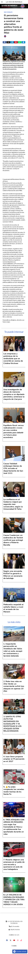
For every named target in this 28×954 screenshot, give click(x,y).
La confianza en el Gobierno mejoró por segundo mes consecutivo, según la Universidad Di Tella (13, 504)
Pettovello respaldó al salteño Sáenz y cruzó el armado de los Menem (13, 608)
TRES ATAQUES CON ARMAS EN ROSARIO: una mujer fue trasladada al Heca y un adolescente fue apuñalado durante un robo (13, 826)
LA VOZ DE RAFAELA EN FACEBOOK (14, 922)
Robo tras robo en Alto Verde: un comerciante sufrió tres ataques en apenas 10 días (13, 686)
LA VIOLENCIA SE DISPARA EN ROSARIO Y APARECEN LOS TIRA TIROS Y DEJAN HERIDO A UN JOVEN (13, 899)
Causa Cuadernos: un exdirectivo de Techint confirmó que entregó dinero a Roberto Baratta (13, 540)
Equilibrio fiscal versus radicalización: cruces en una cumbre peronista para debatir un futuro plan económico (13, 431)
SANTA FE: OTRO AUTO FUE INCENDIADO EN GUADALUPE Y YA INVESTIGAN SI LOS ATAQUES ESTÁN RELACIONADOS (12, 723)
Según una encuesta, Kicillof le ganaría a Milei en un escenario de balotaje (12, 575)
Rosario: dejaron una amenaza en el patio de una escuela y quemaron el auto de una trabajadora (13, 864)
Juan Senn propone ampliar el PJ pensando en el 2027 (13, 759)
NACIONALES (8, 12)
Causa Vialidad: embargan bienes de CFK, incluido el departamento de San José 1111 (13, 468)
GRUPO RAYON (15, 930)
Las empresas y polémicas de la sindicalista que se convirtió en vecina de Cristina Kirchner (13, 358)
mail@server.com (14, 935)
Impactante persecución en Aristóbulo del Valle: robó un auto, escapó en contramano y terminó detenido (12, 650)
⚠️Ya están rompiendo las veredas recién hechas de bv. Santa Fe (13, 790)
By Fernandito (14, 926)
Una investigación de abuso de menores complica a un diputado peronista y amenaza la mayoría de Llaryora (13, 394)
